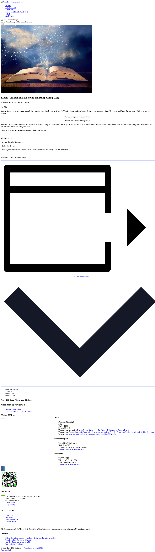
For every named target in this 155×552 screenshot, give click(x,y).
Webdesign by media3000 (33, 548)
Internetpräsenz (10, 502)
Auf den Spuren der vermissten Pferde (19, 542)
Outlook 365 (10, 393)
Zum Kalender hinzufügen (79, 276)
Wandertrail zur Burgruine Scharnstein (19, 540)
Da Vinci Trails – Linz (13, 409)
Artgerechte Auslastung (91, 432)
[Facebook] (2, 469)
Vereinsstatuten (10, 521)
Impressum (9, 515)
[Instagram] (4, 469)
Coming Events (123, 430)
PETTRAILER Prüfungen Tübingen (18, 411)
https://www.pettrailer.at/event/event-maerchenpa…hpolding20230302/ (90, 434)
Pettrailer (113, 432)
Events (79, 430)
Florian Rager (88, 430)
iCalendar (8, 391)
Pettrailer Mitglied (11, 519)
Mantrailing (105, 432)
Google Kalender (11, 389)
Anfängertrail (77, 432)
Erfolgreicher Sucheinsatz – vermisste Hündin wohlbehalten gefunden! (30, 538)
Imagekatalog (10, 504)
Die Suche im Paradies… (14, 544)
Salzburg (128, 432)
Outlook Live (10, 396)
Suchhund (136, 432)
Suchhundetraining (147, 432)
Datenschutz (9, 517)
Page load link (6, 550)
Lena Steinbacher (100, 430)
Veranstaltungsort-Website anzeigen (71, 449)
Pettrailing (120, 432)
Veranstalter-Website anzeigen (69, 464)
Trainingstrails (112, 430)
